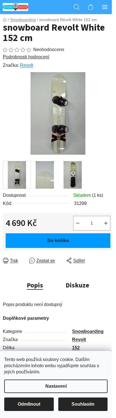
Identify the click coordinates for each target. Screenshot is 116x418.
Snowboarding (88, 331)
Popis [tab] (35, 285)
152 (76, 347)
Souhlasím (83, 404)
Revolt (26, 65)
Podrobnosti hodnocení (26, 56)
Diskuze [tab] (77, 285)
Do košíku (58, 240)
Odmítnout (29, 404)
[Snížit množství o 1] (77, 223)
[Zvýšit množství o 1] (106, 223)
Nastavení (56, 386)
